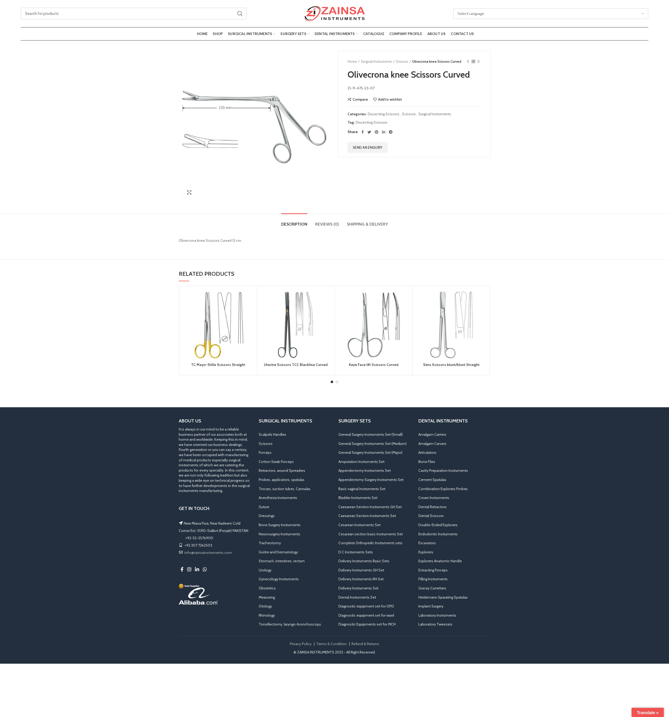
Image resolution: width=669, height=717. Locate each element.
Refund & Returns (365, 643)
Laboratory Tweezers (435, 624)
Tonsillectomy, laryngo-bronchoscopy (290, 624)
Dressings (267, 515)
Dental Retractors (432, 506)
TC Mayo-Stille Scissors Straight (218, 364)
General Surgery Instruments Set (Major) (370, 452)
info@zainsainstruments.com (208, 552)
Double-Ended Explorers (438, 525)
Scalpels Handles (272, 434)
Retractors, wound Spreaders (282, 470)
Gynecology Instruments (279, 579)
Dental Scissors (431, 515)
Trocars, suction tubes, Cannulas (284, 488)
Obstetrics (267, 588)
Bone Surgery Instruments (280, 525)
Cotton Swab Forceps (276, 461)
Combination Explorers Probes (443, 488)
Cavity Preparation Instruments (443, 470)
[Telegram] (390, 132)
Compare (360, 99)
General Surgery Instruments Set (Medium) (372, 443)
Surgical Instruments (376, 61)
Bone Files (426, 461)
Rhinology (267, 615)
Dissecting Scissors (383, 114)
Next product (478, 61)
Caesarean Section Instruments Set (367, 515)
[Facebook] (363, 132)
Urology (265, 570)
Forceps (265, 452)
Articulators (427, 452)
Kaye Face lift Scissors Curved (373, 364)
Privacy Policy (301, 643)
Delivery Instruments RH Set (361, 579)
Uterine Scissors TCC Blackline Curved (295, 364)
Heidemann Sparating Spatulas (443, 597)
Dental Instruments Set (357, 597)
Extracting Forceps (433, 570)
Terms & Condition (331, 643)
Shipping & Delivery (367, 224)
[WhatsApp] (205, 569)
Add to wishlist (390, 99)
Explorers (425, 552)
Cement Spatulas (432, 479)
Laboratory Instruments (437, 615)
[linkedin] (383, 132)
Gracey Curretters (432, 588)
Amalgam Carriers (432, 434)
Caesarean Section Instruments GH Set (370, 506)
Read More (249, 310)
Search (239, 14)
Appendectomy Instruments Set (364, 470)
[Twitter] (369, 132)
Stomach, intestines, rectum (282, 561)
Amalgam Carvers (432, 443)
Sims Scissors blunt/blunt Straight (451, 364)
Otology (265, 606)
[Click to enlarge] (189, 192)
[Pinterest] (376, 132)
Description (294, 224)
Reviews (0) (327, 224)
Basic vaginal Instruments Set (361, 488)
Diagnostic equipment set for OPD (366, 606)
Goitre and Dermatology (278, 552)
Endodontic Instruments (438, 534)
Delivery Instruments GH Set (361, 570)
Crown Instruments (433, 497)
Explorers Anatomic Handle (440, 561)
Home (352, 61)
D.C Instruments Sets (355, 552)
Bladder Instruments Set (357, 497)
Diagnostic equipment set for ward (366, 615)
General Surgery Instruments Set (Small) (370, 434)
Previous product (468, 61)
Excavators (427, 543)
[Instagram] (189, 569)
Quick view (249, 322)
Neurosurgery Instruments (279, 534)
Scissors (402, 61)
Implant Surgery (430, 606)
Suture (264, 506)
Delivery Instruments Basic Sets (363, 561)
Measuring (267, 597)
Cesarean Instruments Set (359, 525)
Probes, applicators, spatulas (281, 479)
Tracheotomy (270, 543)
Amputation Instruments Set (361, 461)
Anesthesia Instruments (278, 497)
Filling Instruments (433, 579)
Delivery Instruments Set (358, 588)
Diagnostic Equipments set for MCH (367, 624)
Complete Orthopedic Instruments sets (370, 543)
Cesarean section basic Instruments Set (370, 534)
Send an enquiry (368, 147)
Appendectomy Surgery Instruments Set (370, 479)
